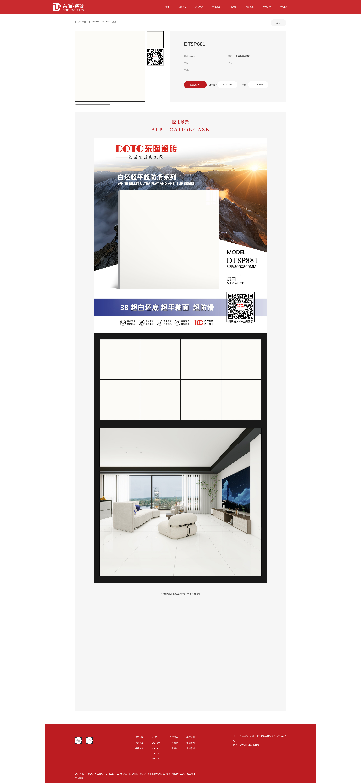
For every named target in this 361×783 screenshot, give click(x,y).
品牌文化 (139, 748)
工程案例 (233, 7)
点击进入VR (195, 84)
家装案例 (190, 743)
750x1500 (156, 758)
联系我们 (284, 7)
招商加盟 (250, 7)
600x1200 (156, 753)
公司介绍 (139, 743)
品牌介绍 (182, 7)
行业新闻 (174, 748)
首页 (83, 7)
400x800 (156, 743)
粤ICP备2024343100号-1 (183, 774)
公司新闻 (174, 743)
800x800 (97, 22)
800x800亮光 (110, 22)
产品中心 (199, 7)
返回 (278, 22)
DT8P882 (227, 84)
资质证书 (267, 7)
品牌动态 (216, 7)
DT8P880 (258, 84)
